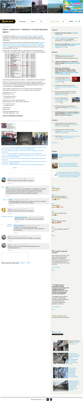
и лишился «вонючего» (67, 114)
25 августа (54, 120)
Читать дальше (56, 267)
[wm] (3, 239)
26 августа (54, 52)
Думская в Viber (57, 332)
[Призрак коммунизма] (7, 216)
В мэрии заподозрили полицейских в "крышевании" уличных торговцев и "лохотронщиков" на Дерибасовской (39, 141)
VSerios (11, 199)
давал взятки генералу (71, 113)
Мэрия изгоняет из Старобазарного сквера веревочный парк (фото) (26, 164)
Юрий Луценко (59, 136)
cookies (43, 399)
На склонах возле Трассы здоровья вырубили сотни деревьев (23, 143)
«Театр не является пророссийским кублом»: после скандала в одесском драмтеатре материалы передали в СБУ (69, 165)
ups (9, 209)
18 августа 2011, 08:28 (18, 244)
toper (7, 187)
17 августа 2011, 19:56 (17, 179)
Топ (41, 21)
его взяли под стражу (73, 107)
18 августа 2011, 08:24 (18, 236)
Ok (47, 399)
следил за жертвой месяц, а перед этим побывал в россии (66, 73)
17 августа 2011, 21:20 (19, 199)
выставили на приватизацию (67, 55)
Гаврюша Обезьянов (19, 225)
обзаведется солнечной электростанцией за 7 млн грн (67, 87)
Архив (33, 21)
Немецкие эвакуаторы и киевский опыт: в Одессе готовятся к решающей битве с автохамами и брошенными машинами (9, 141)
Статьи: (54, 151)
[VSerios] (5, 199)
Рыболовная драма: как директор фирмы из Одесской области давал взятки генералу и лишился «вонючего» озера (55, 10)
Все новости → (55, 142)
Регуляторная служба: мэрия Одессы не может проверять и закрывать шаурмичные (22, 151)
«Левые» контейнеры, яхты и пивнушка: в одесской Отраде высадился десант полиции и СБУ (23, 10)
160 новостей (9, 128)
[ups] (3, 212)
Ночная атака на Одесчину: (63, 44)
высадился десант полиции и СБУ (67, 63)
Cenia (9, 179)
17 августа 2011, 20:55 (15, 187)
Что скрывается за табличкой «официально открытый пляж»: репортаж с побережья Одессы (70, 156)
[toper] (2, 187)
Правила (23, 263)
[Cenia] (3, 182)
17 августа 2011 (6, 26)
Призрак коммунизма (21, 217)
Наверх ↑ (15, 167)
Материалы (22, 21)
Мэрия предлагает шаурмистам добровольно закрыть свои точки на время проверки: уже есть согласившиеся (23, 155)
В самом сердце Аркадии (61, 98)
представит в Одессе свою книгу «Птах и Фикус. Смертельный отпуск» (67, 136)
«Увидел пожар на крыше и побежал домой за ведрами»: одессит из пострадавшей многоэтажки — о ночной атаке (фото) (74, 358)
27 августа (54, 30)
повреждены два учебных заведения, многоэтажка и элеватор (67, 45)
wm (9, 236)
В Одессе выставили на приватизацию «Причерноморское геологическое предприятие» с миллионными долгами (74, 385)
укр (63, 21)
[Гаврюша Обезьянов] (6, 226)
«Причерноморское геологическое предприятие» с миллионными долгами (65, 57)
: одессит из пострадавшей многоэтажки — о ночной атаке (65, 39)
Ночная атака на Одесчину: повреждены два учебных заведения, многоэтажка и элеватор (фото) (7, 10)
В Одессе (57, 55)
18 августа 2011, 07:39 (31, 225)
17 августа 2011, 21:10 (18, 209)
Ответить (10, 183)
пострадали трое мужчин (74, 343)
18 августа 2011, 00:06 (34, 217)
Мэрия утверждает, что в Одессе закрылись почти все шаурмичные (25, 153)
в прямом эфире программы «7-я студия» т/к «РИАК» (29, 36)
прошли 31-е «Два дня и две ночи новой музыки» (63, 80)
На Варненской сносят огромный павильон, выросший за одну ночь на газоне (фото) (23, 159)
